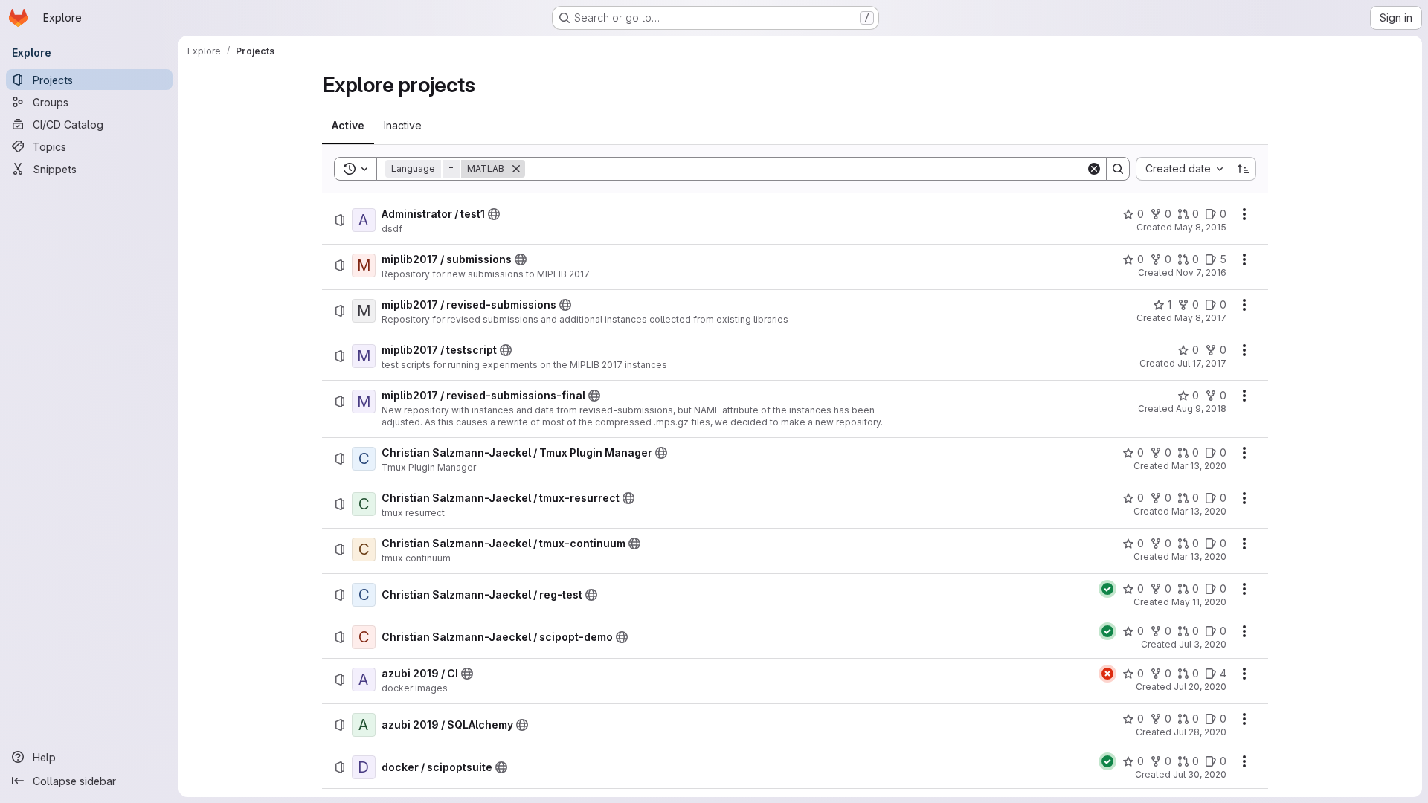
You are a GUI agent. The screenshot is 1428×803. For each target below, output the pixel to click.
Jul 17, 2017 (1201, 363)
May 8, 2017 (1200, 317)
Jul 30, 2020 (1199, 774)
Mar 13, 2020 (1198, 465)
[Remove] (516, 169)
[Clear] (1094, 169)
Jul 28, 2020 (1200, 732)
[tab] (348, 125)
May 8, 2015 (1200, 227)
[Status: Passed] (1107, 589)
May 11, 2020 (1198, 601)
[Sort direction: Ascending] (1244, 169)
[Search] (1118, 169)
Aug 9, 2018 (1201, 408)
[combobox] (1184, 169)
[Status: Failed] (1107, 674)
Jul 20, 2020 (1200, 686)
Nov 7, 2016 (1201, 272)
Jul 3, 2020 (1202, 644)
